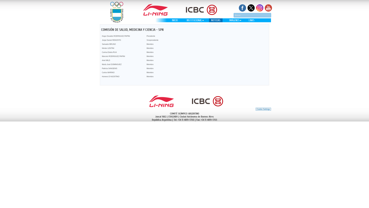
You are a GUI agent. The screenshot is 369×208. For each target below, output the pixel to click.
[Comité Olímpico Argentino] (116, 12)
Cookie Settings (263, 109)
